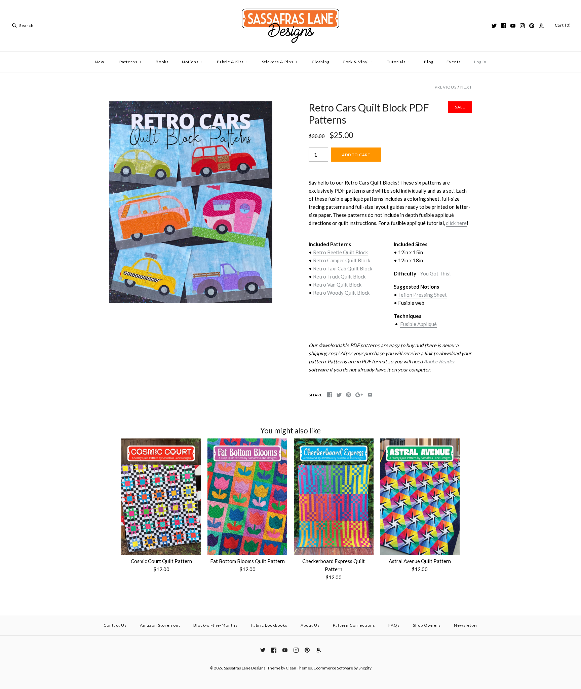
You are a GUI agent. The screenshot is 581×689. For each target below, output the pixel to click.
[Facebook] (503, 25)
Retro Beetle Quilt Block (340, 252)
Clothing (321, 61)
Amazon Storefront (160, 625)
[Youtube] (512, 25)
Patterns (130, 61)
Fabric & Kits (232, 61)
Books (162, 61)
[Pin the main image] (348, 394)
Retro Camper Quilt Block (341, 260)
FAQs (394, 625)
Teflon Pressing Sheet (422, 295)
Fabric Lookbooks (269, 625)
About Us (310, 625)
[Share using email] (370, 394)
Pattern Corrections (354, 625)
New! (100, 61)
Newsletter (466, 625)
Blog (428, 61)
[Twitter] (494, 25)
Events (454, 61)
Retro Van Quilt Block (337, 285)
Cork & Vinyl (358, 61)
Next (466, 87)
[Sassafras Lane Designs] (290, 11)
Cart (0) (563, 25)
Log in (480, 61)
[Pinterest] (531, 25)
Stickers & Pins (280, 61)
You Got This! (435, 273)
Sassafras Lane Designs (245, 667)
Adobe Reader (439, 361)
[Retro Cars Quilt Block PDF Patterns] (190, 105)
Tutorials (399, 61)
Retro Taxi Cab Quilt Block (342, 268)
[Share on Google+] (359, 394)
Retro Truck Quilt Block (339, 276)
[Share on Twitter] (339, 394)
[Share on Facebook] (329, 394)
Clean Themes (299, 667)
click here (456, 223)
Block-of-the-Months (215, 625)
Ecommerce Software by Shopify (343, 667)
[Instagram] (522, 25)
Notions (192, 61)
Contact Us (115, 625)
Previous (446, 87)
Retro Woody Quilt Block (341, 293)
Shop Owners (427, 625)
